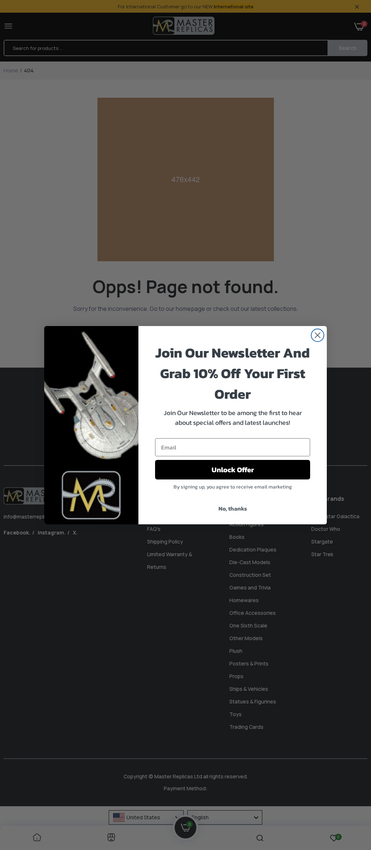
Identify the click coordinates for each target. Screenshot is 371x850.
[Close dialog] (317, 335)
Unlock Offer (233, 469)
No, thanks (232, 508)
